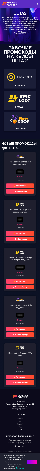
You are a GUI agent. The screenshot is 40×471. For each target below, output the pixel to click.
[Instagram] (23, 446)
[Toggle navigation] (36, 4)
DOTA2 (20, 427)
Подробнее (20, 468)
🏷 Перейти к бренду (20, 191)
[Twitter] (19, 446)
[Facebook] (15, 446)
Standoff (20, 424)
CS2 (20, 421)
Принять (31, 462)
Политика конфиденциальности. (20, 443)
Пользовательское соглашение (20, 440)
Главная (17, 33)
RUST (20, 430)
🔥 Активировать (20, 186)
